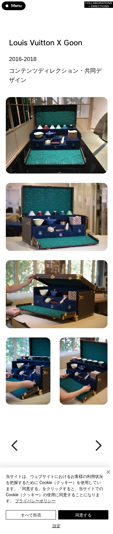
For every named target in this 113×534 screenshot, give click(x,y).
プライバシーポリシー (35, 500)
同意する (83, 515)
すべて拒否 (31, 515)
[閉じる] (105, 476)
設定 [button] (56, 525)
